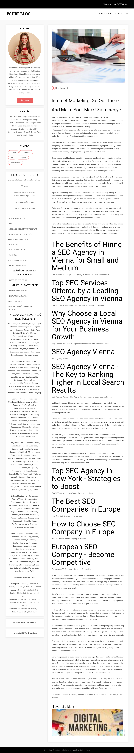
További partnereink (18, 260)
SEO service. (88, 180)
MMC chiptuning (16, 301)
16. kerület (21, 602)
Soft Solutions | (74, 750)
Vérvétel (24, 186)
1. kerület (23, 584)
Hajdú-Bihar (36, 123)
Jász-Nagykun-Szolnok (27, 126)
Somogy (12, 132)
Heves (15, 126)
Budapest (27, 119)
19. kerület (22, 609)
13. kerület (22, 599)
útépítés (22, 157)
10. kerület (21, 593)
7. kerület (23, 590)
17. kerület (31, 602)
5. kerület (28, 587)
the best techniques (76, 124)
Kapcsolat (122, 14)
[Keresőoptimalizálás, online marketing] (18, 17)
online (13, 152)
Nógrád (32, 129)
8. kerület (32, 590)
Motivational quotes (18, 296)
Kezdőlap (105, 14)
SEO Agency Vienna (60, 358)
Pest (37, 129)
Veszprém (24, 135)
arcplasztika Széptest (25, 202)
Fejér (11, 123)
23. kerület (32, 612)
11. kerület (31, 593)
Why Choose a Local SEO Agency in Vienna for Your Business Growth (81, 344)
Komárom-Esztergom (19, 129)
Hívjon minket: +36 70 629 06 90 (114, 4)
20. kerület (32, 609)
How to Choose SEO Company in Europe (69, 539)
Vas (18, 135)
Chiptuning (14, 245)
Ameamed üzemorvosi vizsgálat (23, 229)
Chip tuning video (17, 250)
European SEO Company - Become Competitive (71, 569)
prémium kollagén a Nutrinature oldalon (24, 180)
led (12, 157)
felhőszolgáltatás (17, 265)
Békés (30, 116)
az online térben (28, 77)
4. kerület (19, 587)
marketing (26, 152)
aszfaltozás (15, 163)
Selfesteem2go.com (18, 291)
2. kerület (32, 584)
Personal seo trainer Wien (24, 192)
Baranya (24, 116)
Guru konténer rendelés (20, 234)
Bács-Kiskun (15, 116)
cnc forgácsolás (17, 219)
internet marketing (18, 280)
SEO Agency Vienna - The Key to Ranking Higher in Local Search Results (82, 397)
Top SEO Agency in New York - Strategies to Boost (72, 493)
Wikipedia (13, 255)
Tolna (39, 132)
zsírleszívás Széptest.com (24, 195)
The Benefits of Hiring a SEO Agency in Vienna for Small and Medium (80, 275)
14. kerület (32, 599)
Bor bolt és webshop (18, 239)
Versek (12, 224)
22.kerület (23, 612)
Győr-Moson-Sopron (22, 123)
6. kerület (37, 587)
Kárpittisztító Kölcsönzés (25, 208)
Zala (31, 135)
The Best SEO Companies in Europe (67, 516)
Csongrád (35, 119)
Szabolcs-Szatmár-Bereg (26, 132)
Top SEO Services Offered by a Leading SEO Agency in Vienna (78, 305)
